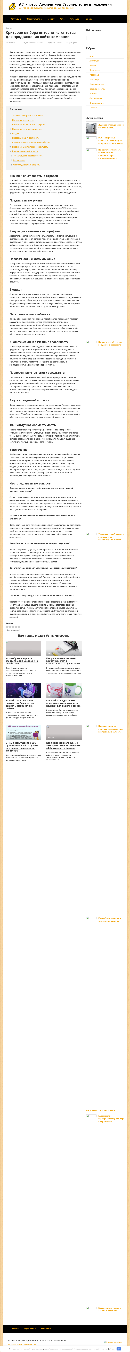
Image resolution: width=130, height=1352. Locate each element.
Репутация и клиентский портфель (28, 124)
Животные (95, 70)
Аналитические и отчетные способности (31, 142)
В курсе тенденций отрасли (25, 151)
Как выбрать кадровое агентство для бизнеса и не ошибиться (22, 661)
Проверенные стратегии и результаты (30, 147)
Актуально (16, 19)
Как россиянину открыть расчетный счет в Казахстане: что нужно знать (63, 661)
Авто (62, 19)
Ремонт (51, 19)
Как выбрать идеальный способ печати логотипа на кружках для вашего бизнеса (63, 703)
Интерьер (74, 19)
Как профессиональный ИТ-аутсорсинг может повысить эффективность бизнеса (63, 745)
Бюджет (16, 133)
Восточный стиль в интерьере (100, 1110)
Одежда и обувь (97, 89)
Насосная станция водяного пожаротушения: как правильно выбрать (110, 729)
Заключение (19, 160)
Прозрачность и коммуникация (27, 129)
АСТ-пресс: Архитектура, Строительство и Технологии (65, 4)
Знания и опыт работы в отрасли (27, 115)
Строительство (34, 19)
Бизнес (59, 43)
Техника (88, 19)
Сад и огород (96, 98)
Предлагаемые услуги (23, 120)
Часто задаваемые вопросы (26, 165)
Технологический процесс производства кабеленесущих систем (111, 537)
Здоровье (94, 75)
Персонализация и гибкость (25, 138)
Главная (9, 28)
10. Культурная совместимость (28, 156)
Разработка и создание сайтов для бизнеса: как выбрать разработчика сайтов (20, 704)
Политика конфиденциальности (22, 1344)
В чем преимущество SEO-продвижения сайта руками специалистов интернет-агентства (22, 746)
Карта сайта (30, 1329)
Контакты (46, 1329)
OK (119, 1349)
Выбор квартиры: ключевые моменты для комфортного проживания (110, 141)
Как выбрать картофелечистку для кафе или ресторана (111, 1119)
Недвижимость (97, 84)
